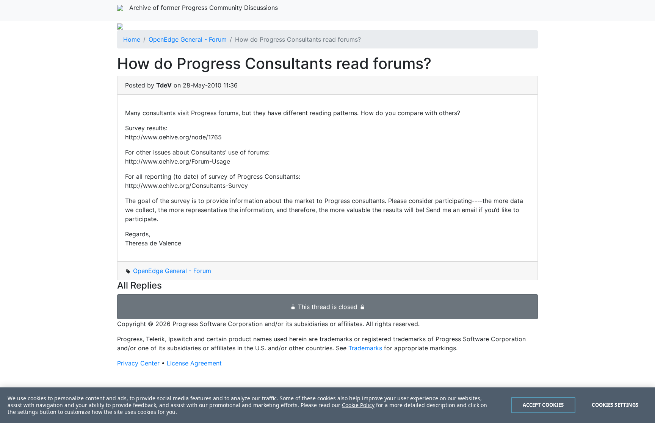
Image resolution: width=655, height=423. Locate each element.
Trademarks (365, 348)
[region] (327, 405)
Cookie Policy (358, 405)
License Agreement (194, 363)
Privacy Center (138, 363)
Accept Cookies (543, 404)
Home (131, 39)
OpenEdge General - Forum (188, 39)
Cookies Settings (615, 404)
